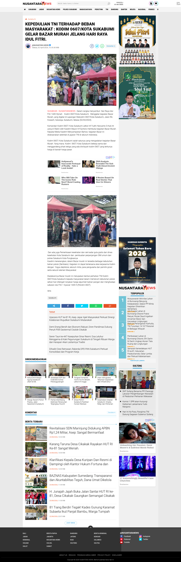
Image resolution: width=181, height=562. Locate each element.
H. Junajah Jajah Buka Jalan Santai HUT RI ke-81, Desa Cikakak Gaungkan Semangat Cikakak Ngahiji (82, 496)
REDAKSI (72, 555)
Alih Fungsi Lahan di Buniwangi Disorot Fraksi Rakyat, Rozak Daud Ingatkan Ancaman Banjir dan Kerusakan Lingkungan (140, 316)
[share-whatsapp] (102, 46)
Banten (124, 9)
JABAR (41, 9)
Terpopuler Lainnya (137, 360)
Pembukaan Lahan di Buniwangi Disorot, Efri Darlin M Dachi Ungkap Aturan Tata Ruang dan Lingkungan (140, 340)
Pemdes (151, 9)
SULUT (25, 546)
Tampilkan (111, 412)
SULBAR (26, 543)
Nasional (142, 9)
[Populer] (156, 3)
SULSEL (49, 543)
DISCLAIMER (117, 555)
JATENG (73, 537)
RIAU (72, 540)
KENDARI (97, 537)
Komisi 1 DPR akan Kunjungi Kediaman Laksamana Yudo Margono (135, 404)
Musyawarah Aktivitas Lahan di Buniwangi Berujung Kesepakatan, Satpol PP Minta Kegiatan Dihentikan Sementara (140, 303)
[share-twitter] (97, 46)
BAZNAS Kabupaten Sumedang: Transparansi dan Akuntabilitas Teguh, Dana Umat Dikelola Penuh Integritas (80, 480)
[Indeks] (151, 3)
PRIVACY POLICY (104, 555)
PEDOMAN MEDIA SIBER (86, 555)
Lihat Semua (70, 523)
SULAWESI (97, 540)
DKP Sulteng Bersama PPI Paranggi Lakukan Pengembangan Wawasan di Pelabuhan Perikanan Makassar (138, 394)
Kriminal (26, 540)
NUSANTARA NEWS (53, 9)
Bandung (114, 9)
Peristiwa (99, 9)
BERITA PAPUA (52, 533)
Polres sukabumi (70, 9)
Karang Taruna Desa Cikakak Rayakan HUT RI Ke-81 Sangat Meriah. (81, 446)
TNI (107, 9)
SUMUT (49, 546)
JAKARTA (50, 537)
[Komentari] (110, 306)
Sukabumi (32, 9)
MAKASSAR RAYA (86, 9)
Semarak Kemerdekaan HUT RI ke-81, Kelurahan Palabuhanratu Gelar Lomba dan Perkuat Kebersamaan (139, 352)
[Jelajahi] (178, 3)
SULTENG (73, 543)
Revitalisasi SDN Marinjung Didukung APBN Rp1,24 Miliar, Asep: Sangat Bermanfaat (79, 430)
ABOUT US (63, 555)
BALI (24, 533)
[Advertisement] (35, 88)
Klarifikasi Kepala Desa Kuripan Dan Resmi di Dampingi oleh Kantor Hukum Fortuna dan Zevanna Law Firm (80, 464)
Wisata (132, 9)
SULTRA (97, 543)
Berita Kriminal (100, 533)
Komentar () (111, 46)
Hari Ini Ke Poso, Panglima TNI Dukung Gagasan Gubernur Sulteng (138, 413)
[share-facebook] (92, 46)
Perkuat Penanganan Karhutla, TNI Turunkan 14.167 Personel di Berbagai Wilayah (140, 326)
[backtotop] (90, 528)
